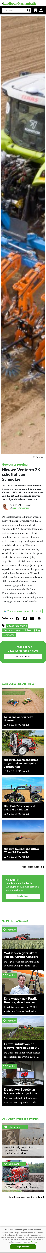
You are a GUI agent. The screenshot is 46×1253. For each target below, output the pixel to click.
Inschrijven (23, 896)
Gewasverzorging (17, 625)
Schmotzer (9, 635)
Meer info (34, 1242)
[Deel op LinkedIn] (32, 618)
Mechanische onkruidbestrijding (21, 630)
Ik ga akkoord (23, 1247)
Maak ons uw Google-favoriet (24, 611)
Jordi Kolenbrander (21, 508)
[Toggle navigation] (42, 3)
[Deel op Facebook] (25, 618)
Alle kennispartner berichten (26, 1197)
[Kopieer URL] (40, 618)
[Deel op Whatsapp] (18, 618)
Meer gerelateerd (32, 866)
